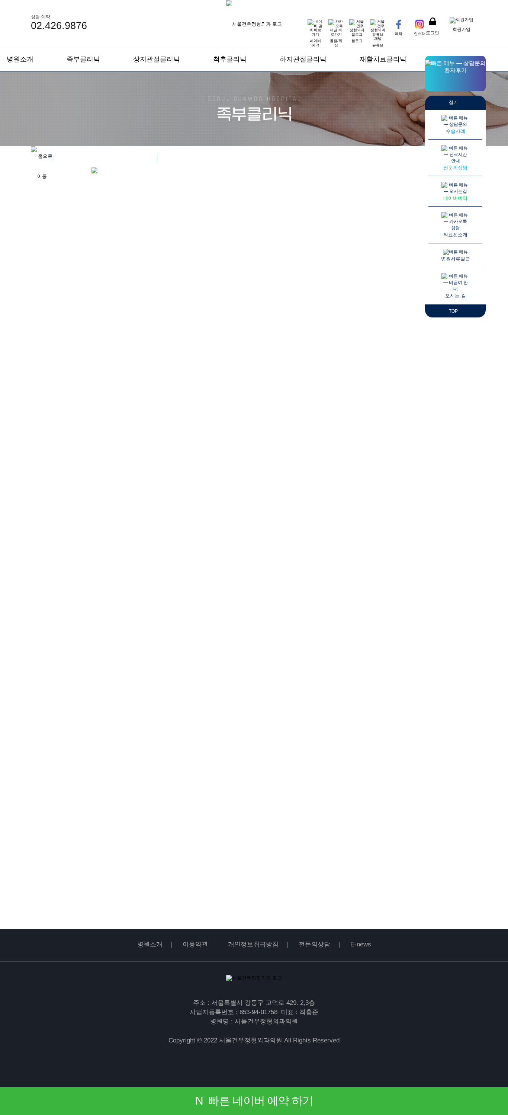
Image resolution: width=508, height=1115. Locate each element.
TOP (454, 311)
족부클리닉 (83, 59)
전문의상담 (314, 944)
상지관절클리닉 (156, 59)
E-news (360, 944)
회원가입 (461, 29)
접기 (454, 102)
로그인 (432, 32)
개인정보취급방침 (253, 944)
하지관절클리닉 (303, 59)
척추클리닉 (230, 59)
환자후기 (455, 70)
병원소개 (20, 59)
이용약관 (195, 944)
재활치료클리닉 (383, 59)
